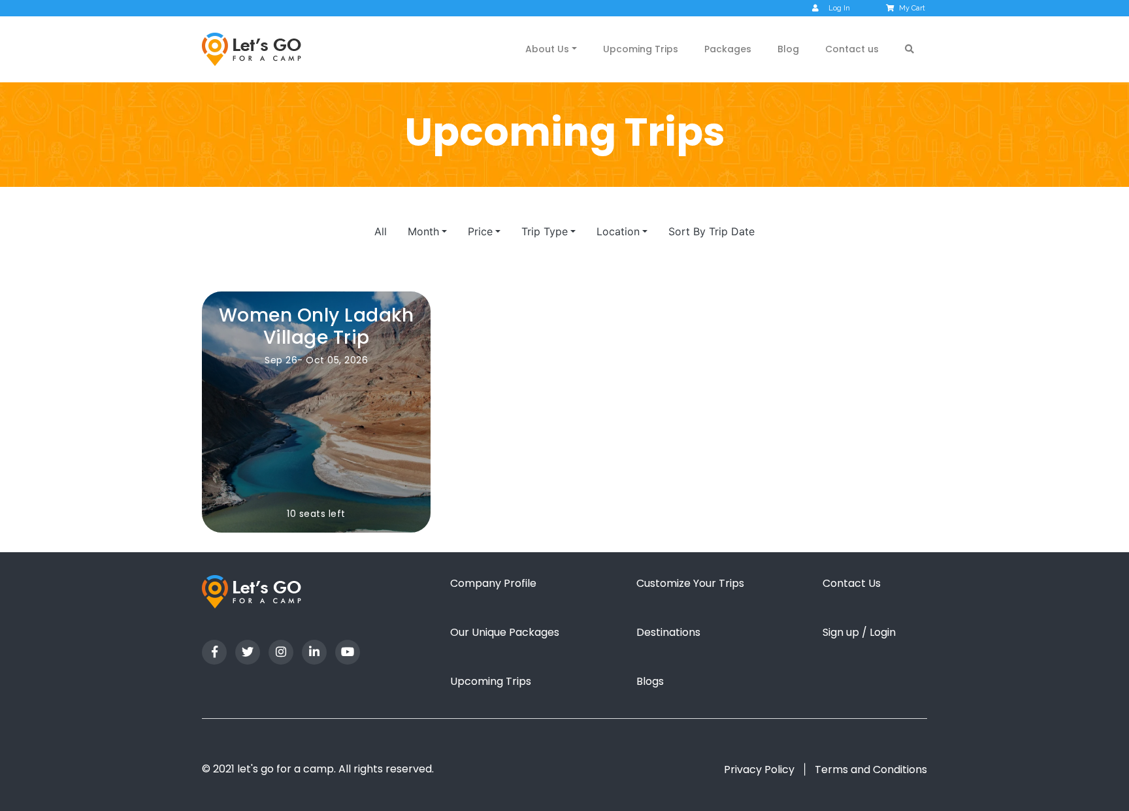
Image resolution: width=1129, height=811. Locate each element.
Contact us (852, 49)
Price (480, 231)
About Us (547, 49)
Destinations (668, 632)
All (380, 231)
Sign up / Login (859, 632)
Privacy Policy (759, 769)
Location (618, 231)
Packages (727, 49)
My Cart (912, 8)
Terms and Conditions (871, 769)
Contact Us (852, 583)
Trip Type (544, 231)
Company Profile (493, 583)
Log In (839, 8)
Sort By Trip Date (711, 231)
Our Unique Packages (504, 632)
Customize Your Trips (690, 583)
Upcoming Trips (640, 49)
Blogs (650, 681)
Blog (788, 49)
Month (423, 231)
